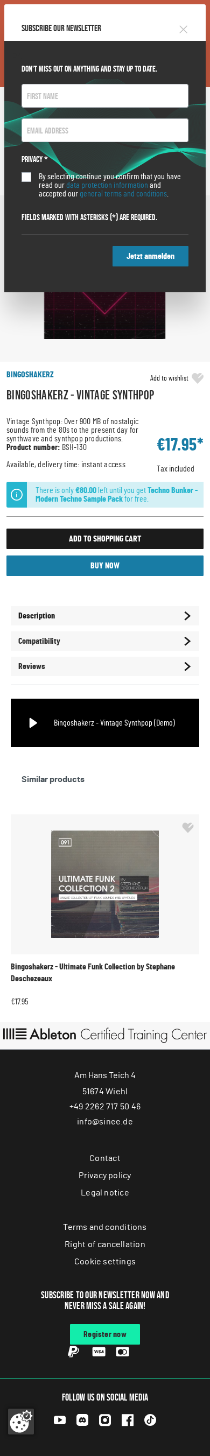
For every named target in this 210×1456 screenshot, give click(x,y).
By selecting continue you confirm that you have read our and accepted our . (110, 185)
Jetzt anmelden (150, 256)
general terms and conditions (123, 193)
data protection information (107, 185)
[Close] (183, 27)
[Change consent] (21, 1421)
